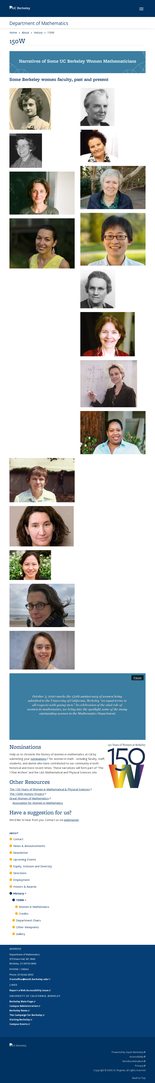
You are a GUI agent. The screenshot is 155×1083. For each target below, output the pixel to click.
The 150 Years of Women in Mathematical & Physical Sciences (50, 789)
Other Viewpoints (27, 927)
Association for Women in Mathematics (37, 803)
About (25, 32)
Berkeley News (19, 1010)
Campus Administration (24, 1006)
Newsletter (20, 852)
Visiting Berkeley (20, 1019)
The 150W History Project (27, 794)
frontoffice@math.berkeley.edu (29, 979)
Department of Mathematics (38, 23)
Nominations (25, 746)
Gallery (20, 934)
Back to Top (139, 1078)
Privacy (140, 1065)
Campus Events (19, 1024)
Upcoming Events (24, 859)
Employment (21, 880)
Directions (19, 873)
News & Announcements (29, 846)
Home (13, 32)
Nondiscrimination (134, 1061)
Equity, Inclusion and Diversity (32, 866)
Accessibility (137, 1056)
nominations (40, 759)
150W (20, 900)
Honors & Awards (24, 886)
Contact (18, 839)
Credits (23, 913)
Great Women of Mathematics (30, 798)
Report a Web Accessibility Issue (30, 990)
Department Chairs (28, 920)
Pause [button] (137, 678)
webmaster (71, 820)
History (38, 32)
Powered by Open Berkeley (129, 1052)
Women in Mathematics (34, 907)
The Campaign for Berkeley (27, 1015)
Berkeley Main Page (22, 1001)
